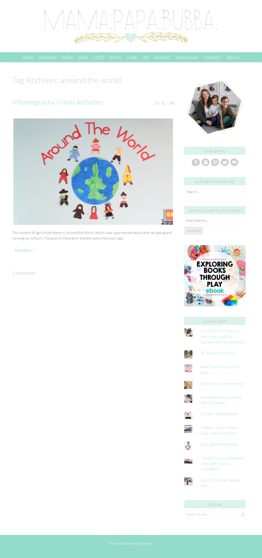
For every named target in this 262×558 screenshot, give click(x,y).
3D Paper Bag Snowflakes (220, 414)
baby (67, 57)
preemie (47, 57)
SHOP (28, 57)
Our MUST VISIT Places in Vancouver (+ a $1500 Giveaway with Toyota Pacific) (223, 336)
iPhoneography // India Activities (57, 102)
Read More (23, 250)
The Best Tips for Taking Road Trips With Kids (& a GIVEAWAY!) (222, 463)
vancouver (187, 57)
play (83, 57)
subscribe (193, 230)
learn (115, 57)
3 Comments (24, 273)
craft (99, 57)
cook (132, 57)
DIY (146, 57)
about (233, 57)
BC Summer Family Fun (218, 353)
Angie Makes (144, 543)
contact (212, 57)
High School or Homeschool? (222, 383)
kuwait (162, 57)
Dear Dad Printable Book (219, 444)
